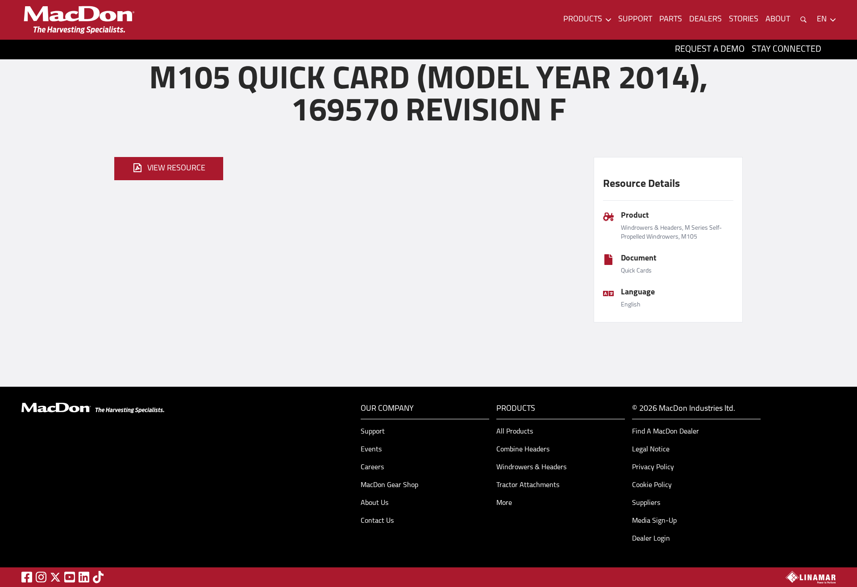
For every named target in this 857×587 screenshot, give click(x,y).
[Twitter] (55, 577)
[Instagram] (41, 577)
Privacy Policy (653, 467)
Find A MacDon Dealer (665, 431)
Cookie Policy (652, 485)
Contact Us (377, 521)
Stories (743, 20)
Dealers (705, 20)
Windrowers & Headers (531, 467)
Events (371, 449)
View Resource (176, 169)
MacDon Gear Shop (389, 485)
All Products (514, 431)
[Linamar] (811, 577)
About (777, 20)
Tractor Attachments (527, 485)
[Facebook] (26, 577)
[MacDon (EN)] (78, 19)
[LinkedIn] (84, 577)
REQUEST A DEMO (710, 49)
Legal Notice (651, 449)
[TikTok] (98, 577)
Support (635, 20)
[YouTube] (69, 577)
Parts (670, 20)
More (504, 503)
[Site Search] (803, 19)
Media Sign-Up (654, 521)
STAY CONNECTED (786, 49)
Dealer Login (651, 538)
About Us (374, 503)
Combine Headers (522, 449)
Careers (372, 467)
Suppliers (646, 503)
